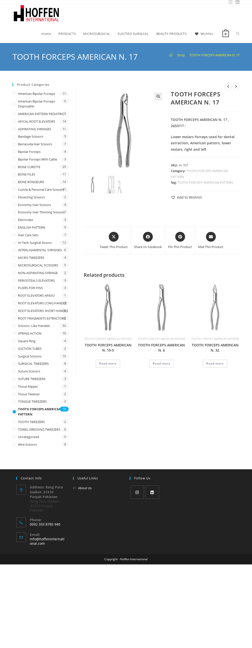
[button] (158, 96)
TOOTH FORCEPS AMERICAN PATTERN (205, 182)
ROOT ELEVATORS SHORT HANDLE (43, 311)
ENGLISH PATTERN (31, 227)
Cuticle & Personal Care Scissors (41, 189)
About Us (85, 488)
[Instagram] (137, 492)
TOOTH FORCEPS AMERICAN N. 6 (161, 348)
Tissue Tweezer (29, 394)
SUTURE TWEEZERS (32, 379)
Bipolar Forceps (29, 151)
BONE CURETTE (29, 167)
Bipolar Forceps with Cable (37, 159)
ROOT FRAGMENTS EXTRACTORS (42, 318)
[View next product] (236, 86)
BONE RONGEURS (31, 182)
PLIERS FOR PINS (30, 288)
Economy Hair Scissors (34, 205)
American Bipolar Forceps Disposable (36, 104)
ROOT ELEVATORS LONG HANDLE (42, 303)
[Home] (171, 55)
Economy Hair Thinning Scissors (41, 212)
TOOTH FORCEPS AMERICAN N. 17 (214, 55)
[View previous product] (228, 86)
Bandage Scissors (30, 136)
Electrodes (25, 220)
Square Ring (26, 341)
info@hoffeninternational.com (47, 541)
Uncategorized (28, 437)
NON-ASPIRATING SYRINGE (38, 273)
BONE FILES (26, 174)
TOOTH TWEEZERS (31, 422)
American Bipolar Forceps (36, 93)
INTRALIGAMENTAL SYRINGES (40, 250)
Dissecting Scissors (31, 197)
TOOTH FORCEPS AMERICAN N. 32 (215, 348)
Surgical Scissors (30, 356)
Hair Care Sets (28, 235)
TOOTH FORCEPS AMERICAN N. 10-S (108, 348)
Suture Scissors (29, 371)
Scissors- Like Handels (34, 326)
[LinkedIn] (152, 492)
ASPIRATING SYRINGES (34, 129)
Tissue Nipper (28, 386)
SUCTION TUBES (30, 348)
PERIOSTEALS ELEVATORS (36, 280)
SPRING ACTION (30, 333)
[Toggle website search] (238, 34)
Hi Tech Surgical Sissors (35, 242)
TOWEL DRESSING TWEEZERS (39, 429)
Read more (108, 363)
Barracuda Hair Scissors (35, 144)
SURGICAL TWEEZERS (33, 363)
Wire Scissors (27, 444)
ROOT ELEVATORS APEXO (36, 295)
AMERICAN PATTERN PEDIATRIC (41, 114)
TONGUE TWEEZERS (32, 401)
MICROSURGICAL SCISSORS (38, 265)
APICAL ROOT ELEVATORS (36, 121)
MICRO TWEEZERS (31, 257)
